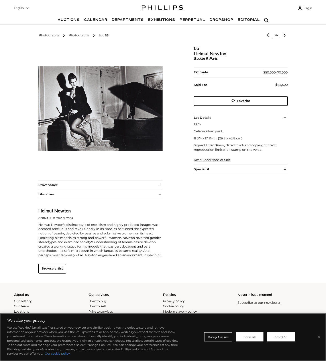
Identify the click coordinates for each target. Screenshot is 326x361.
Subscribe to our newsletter (259, 303)
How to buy (97, 301)
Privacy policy (174, 301)
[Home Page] (162, 8)
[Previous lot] (268, 35)
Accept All (281, 336)
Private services (100, 311)
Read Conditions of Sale (212, 160)
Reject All (250, 336)
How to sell (97, 306)
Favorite (243, 101)
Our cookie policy (57, 353)
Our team (21, 306)
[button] (99, 108)
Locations (21, 311)
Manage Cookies (218, 336)
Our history (23, 301)
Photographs (49, 35)
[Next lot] (284, 35)
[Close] (319, 337)
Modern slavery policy (180, 311)
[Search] (266, 20)
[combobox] (21, 8)
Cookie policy (173, 306)
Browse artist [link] (52, 268)
